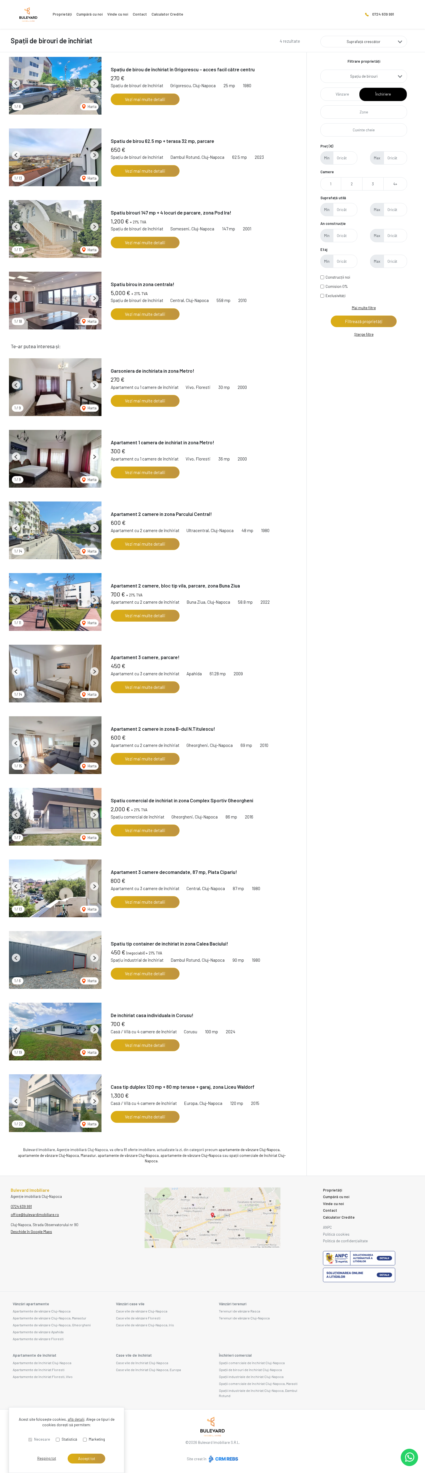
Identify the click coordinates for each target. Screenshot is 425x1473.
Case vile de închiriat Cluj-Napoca (142, 1363)
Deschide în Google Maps (31, 1231)
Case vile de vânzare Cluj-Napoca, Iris (145, 1325)
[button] (16, 83)
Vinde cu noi (117, 14)
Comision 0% (337, 286)
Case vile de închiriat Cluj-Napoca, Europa (148, 1370)
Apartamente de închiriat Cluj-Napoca (42, 1363)
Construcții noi (338, 277)
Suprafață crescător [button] (363, 41)
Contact (140, 14)
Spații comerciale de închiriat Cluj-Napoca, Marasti (258, 1383)
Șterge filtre (364, 334)
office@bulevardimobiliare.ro (35, 1214)
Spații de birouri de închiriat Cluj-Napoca (250, 1370)
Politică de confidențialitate (345, 1241)
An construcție (333, 223)
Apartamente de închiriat (34, 1355)
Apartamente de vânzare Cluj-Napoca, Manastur (49, 1318)
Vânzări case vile (130, 1304)
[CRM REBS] (222, 1458)
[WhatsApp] (409, 1457)
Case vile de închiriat (134, 1355)
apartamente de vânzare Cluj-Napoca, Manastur (57, 1155)
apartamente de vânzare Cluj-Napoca (249, 1149)
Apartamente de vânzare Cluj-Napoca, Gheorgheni (52, 1325)
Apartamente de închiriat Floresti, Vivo (43, 1377)
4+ (395, 184)
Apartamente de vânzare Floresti (38, 1339)
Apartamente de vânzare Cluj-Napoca (42, 1311)
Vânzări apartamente (31, 1304)
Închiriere (383, 94)
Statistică (69, 1439)
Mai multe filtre (364, 307)
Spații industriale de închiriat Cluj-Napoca (251, 1377)
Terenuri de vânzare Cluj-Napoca (244, 1318)
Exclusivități (335, 295)
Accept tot (86, 1458)
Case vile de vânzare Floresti (138, 1318)
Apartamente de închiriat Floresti (38, 1370)
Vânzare (342, 94)
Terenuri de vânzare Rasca (239, 1311)
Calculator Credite (167, 14)
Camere (327, 171)
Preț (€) (326, 146)
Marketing (97, 1439)
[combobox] (363, 76)
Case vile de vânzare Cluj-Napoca (141, 1311)
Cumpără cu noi (89, 14)
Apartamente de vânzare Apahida (38, 1332)
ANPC (327, 1227)
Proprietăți (62, 14)
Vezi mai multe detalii (145, 99)
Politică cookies (336, 1234)
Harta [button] (92, 106)
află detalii (76, 1419)
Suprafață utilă (333, 197)
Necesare (42, 1439)
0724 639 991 (383, 14)
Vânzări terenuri (232, 1304)
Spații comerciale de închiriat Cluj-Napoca (252, 1363)
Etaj (323, 249)
